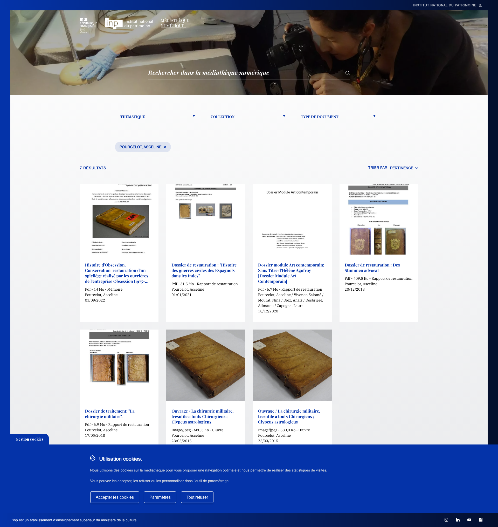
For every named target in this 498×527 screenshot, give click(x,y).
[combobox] (404, 168)
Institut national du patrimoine (444, 5)
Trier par (378, 168)
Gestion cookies (30, 439)
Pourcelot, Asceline (141, 147)
